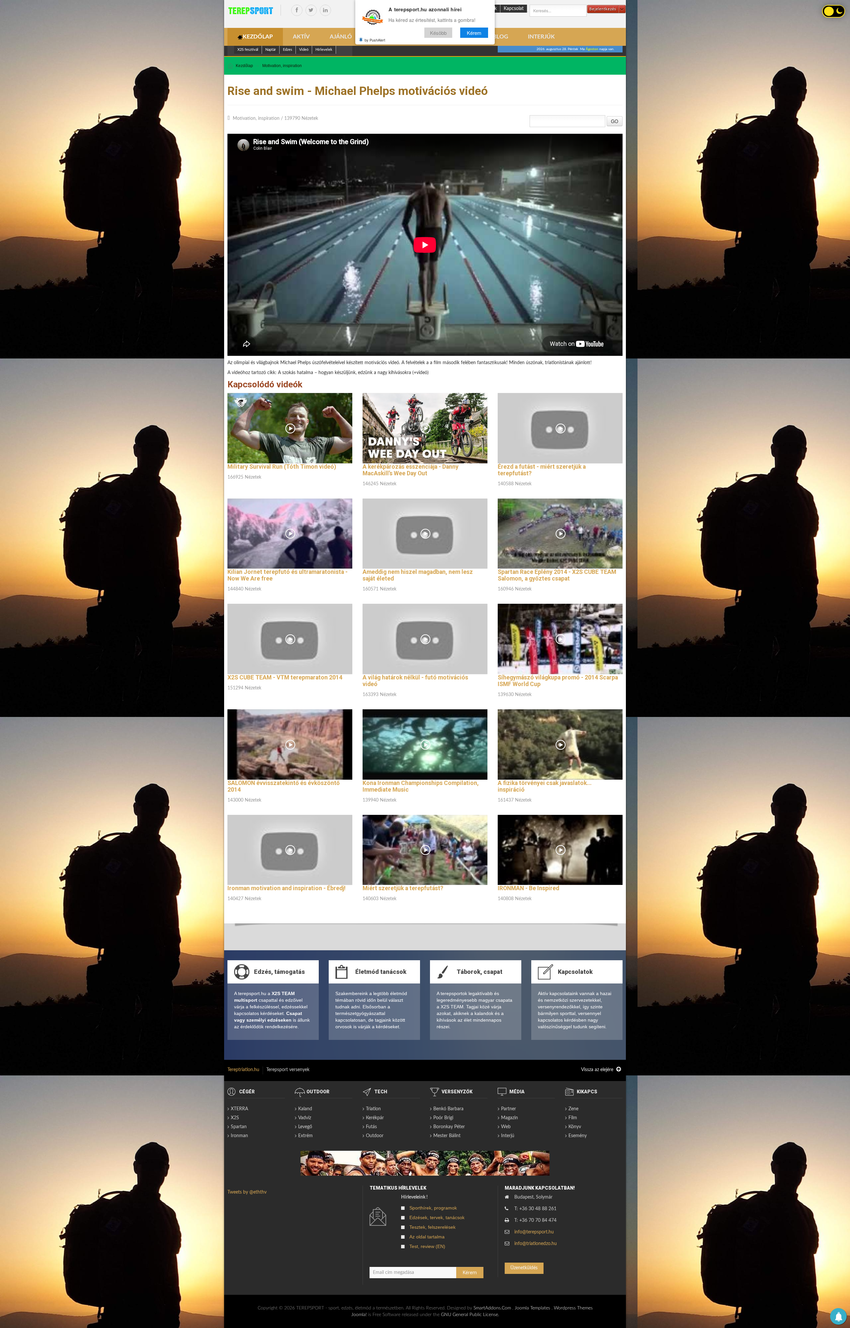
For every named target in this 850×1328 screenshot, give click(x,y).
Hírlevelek (323, 49)
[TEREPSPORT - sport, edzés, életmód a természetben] (250, 10)
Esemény (577, 1135)
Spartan (239, 1127)
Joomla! (359, 1314)
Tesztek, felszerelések (432, 1227)
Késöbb (438, 32)
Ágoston (592, 49)
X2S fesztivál (247, 49)
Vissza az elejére (598, 1069)
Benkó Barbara (448, 1109)
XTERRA (239, 1109)
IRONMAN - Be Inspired (528, 888)
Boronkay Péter (449, 1127)
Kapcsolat (514, 8)
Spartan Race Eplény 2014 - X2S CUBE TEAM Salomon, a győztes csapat (557, 575)
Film (572, 1118)
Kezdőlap (244, 65)
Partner (508, 1109)
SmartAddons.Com (492, 1308)
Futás (371, 1127)
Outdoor (374, 1135)
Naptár (270, 49)
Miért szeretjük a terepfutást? (403, 888)
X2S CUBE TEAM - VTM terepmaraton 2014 (284, 677)
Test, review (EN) (427, 1246)
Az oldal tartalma (427, 1236)
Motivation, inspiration (282, 65)
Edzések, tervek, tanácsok (437, 1217)
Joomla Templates (532, 1308)
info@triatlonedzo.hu (535, 1243)
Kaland (305, 1109)
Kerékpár (375, 1118)
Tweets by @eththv (247, 1192)
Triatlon (373, 1109)
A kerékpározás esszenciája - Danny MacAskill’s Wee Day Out (411, 470)
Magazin (509, 1118)
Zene (573, 1109)
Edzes (287, 49)
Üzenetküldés (524, 1268)
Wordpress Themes (573, 1308)
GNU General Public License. (470, 1314)
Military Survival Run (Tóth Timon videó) (281, 466)
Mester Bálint (447, 1135)
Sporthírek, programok (433, 1208)
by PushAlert (375, 39)
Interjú (507, 1135)
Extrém (305, 1135)
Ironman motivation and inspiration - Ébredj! (286, 888)
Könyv (574, 1127)
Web (506, 1127)
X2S (235, 1118)
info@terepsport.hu (534, 1232)
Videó (303, 49)
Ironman (239, 1135)
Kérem (474, 32)
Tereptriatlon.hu (243, 1069)
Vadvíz (304, 1118)
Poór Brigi (443, 1118)
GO (614, 121)
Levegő (305, 1127)
